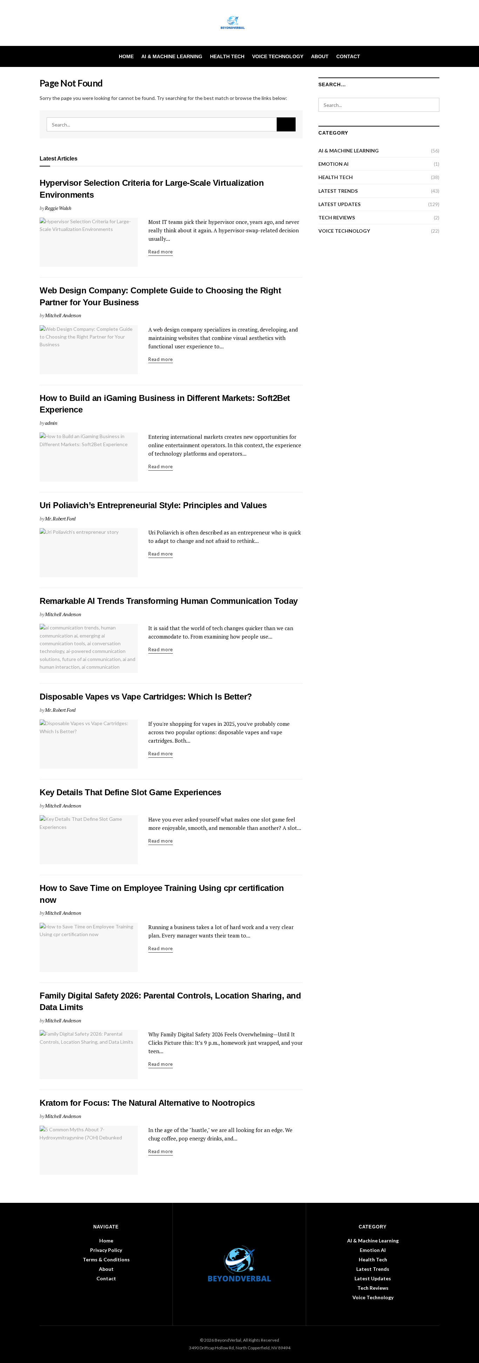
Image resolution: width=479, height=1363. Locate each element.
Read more (160, 251)
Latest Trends (338, 191)
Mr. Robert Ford (60, 518)
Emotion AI (333, 164)
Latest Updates (339, 204)
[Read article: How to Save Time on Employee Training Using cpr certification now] (89, 947)
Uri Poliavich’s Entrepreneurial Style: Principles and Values (153, 505)
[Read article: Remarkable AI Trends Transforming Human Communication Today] (89, 648)
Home (126, 56)
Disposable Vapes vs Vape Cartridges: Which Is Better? (146, 696)
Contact (348, 56)
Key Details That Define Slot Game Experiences (130, 792)
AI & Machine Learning (171, 56)
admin (51, 423)
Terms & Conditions (106, 1259)
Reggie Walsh (58, 208)
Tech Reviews (336, 217)
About (320, 56)
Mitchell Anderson (63, 315)
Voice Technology (277, 56)
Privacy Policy (106, 1250)
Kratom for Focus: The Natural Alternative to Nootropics (147, 1103)
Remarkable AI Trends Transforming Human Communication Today (169, 601)
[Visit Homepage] (240, 23)
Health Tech (227, 56)
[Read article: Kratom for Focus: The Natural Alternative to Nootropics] (89, 1150)
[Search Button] (436, 56)
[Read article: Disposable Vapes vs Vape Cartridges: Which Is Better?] (89, 744)
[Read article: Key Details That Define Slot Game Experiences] (89, 839)
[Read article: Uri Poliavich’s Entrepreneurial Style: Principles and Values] (89, 552)
